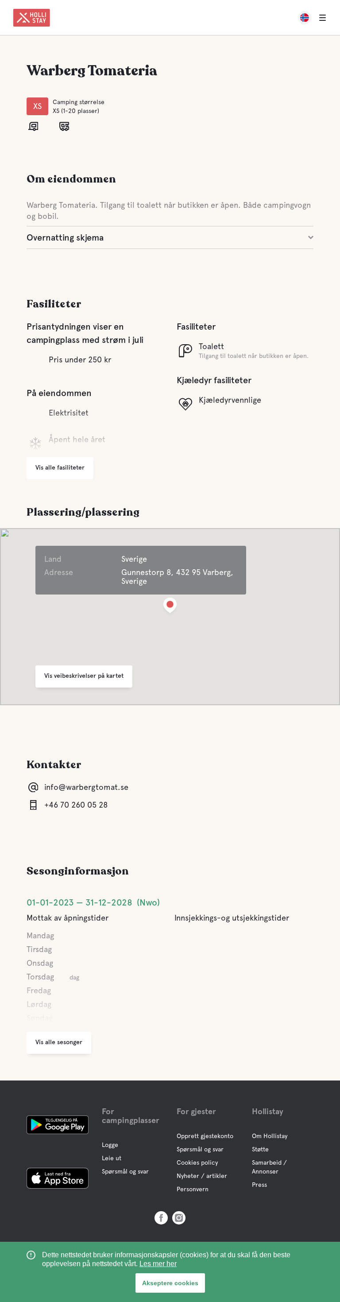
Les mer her (158, 1263)
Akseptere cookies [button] (170, 1282)
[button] (170, 607)
